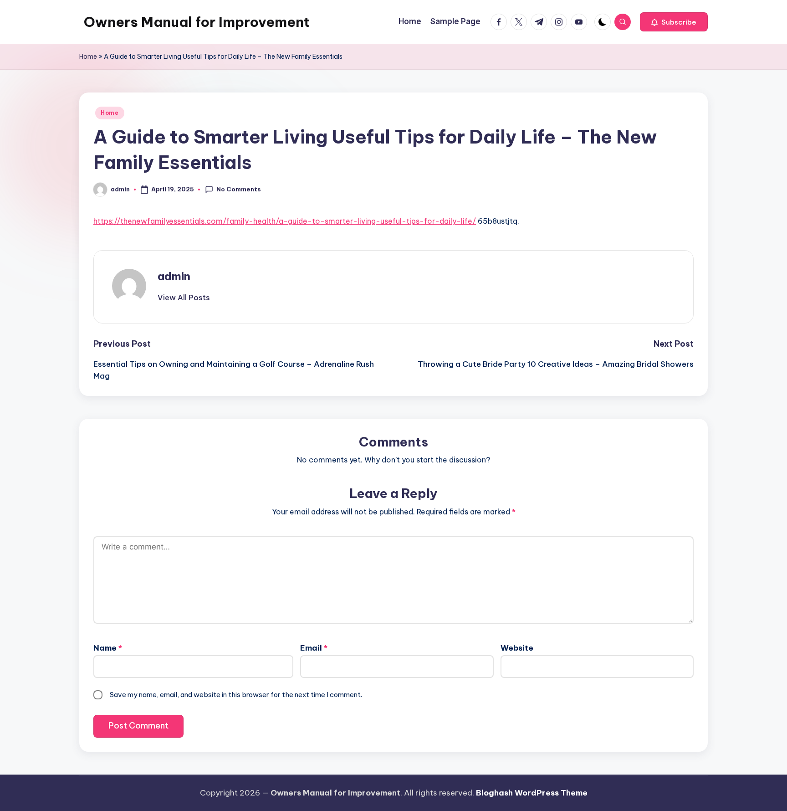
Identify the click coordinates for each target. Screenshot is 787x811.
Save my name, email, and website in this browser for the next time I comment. (236, 694)
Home (88, 56)
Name (107, 648)
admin (174, 276)
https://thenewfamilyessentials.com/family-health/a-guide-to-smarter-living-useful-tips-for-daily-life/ (284, 221)
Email (313, 648)
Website (517, 648)
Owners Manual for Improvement (197, 22)
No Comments (238, 189)
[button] (674, 21)
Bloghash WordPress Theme (532, 793)
